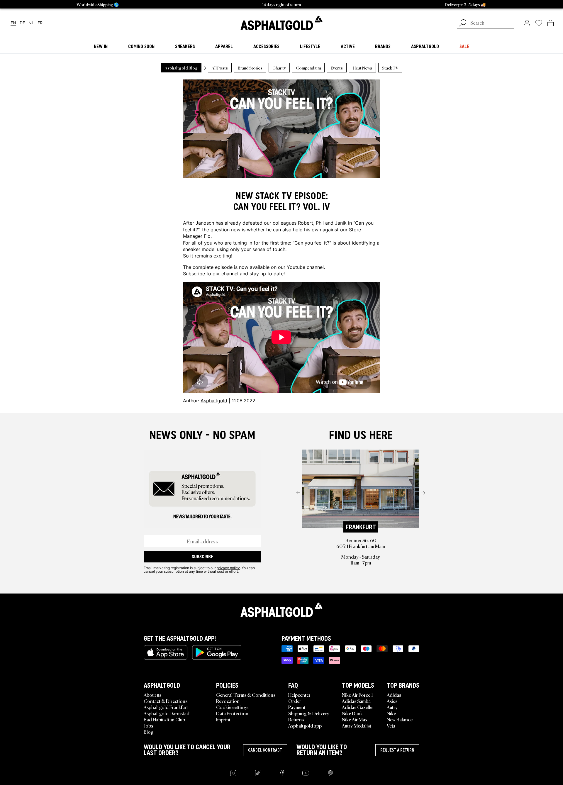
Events (337, 68)
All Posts (220, 68)
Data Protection (232, 713)
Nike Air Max (354, 719)
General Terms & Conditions (245, 694)
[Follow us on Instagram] (233, 773)
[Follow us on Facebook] (282, 773)
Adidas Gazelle (357, 707)
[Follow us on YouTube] (305, 773)
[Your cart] (550, 23)
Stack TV (390, 68)
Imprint (223, 719)
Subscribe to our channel (210, 273)
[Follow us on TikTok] (258, 773)
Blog (149, 731)
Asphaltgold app (305, 725)
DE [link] (22, 23)
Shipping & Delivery (308, 713)
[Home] (281, 609)
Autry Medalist (356, 725)
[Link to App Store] (165, 652)
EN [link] (13, 23)
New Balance (400, 719)
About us (152, 694)
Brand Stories (250, 68)
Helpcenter (299, 694)
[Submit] (463, 23)
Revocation (228, 701)
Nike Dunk (352, 713)
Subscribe (202, 556)
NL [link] (31, 23)
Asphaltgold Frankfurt (166, 707)
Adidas (394, 694)
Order (294, 701)
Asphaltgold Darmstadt (167, 713)
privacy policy (228, 567)
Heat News (362, 68)
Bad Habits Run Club (164, 719)
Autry (392, 707)
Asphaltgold (214, 400)
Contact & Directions (165, 701)
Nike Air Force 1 (357, 694)
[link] (281, 23)
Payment (297, 707)
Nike (391, 713)
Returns (296, 719)
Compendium (308, 68)
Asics (392, 701)
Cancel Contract (265, 750)
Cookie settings (232, 707)
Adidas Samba (356, 701)
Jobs (148, 725)
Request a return (397, 750)
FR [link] (40, 23)
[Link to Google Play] (216, 652)
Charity (279, 68)
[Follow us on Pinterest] (330, 773)
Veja (391, 725)
